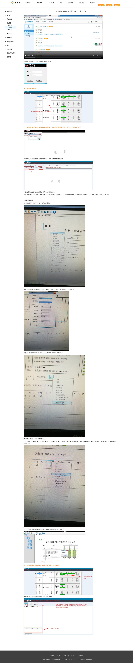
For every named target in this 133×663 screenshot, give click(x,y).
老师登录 (101, 5)
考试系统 (27, 2)
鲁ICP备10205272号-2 (69, 659)
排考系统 (70, 2)
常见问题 (10, 29)
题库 (61, 2)
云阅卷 (39, 2)
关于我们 (52, 655)
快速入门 (10, 25)
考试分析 (51, 2)
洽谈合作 (59, 655)
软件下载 (66, 655)
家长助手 (117, 5)
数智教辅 (81, 2)
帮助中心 (92, 2)
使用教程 (10, 27)
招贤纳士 (81, 655)
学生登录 (109, 5)
